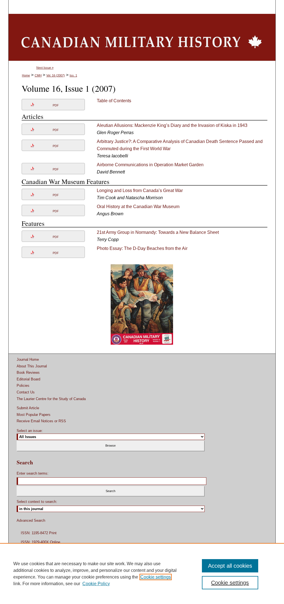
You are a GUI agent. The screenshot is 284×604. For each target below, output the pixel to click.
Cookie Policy (96, 583)
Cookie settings (155, 577)
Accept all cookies (230, 566)
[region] (142, 573)
